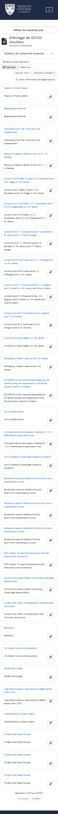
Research (9, 627)
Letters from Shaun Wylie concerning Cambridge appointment (29, 579)
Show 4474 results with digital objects (37, 79)
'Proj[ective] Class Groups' (17, 734)
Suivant (36, 798)
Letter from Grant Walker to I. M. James (24, 338)
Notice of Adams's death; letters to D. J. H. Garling (25, 155)
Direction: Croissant (43, 73)
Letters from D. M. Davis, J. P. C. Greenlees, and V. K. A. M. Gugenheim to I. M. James (29, 205)
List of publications (14, 411)
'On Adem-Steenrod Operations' (21, 648)
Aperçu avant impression (17, 62)
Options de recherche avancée (24, 53)
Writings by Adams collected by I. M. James (26, 358)
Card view (10, 67)
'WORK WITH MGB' (13, 668)
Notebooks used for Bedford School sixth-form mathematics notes (28, 480)
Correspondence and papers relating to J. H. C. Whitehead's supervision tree (28, 433)
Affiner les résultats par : (29, 30)
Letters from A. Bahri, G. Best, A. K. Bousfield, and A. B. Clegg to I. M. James (29, 180)
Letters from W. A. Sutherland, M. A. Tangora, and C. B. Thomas (27, 315)
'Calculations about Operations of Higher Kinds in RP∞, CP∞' (28, 690)
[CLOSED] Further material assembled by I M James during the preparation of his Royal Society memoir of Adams (26, 383)
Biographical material (14, 108)
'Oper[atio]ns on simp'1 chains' (19, 713)
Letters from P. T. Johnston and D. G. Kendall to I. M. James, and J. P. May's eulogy (29, 233)
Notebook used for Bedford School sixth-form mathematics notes (28, 505)
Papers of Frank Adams (16, 88)
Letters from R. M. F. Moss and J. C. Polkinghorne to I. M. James (28, 262)
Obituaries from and (22, 130)
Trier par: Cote (22, 73)
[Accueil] (20, 10)
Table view (25, 67)
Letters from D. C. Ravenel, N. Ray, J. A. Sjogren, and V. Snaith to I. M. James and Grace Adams (27, 286)
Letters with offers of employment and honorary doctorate (29, 604)
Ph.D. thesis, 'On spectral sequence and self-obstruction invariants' (27, 555)
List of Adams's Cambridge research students (27, 456)
